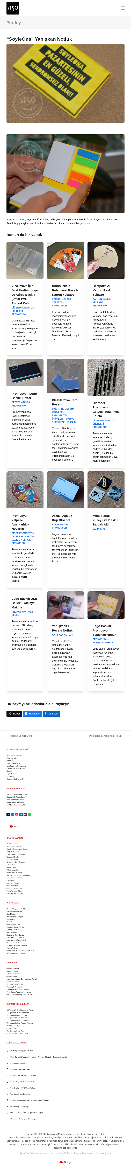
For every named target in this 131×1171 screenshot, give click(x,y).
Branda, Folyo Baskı (14, 987)
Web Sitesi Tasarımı (14, 755)
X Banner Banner (13, 974)
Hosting (9, 771)
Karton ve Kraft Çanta (15, 935)
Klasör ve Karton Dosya (15, 854)
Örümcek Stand (12, 969)
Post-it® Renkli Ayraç (14, 911)
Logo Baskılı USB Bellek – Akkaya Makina (24, 603)
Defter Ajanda (21, 402)
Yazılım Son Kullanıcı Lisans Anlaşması (72, 1153)
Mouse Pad (11, 919)
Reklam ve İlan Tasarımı (15, 862)
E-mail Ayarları (12, 758)
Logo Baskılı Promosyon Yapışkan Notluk (104, 630)
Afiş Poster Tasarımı (14, 878)
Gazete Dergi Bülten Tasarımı (18, 875)
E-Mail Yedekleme (13, 763)
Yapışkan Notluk (62, 635)
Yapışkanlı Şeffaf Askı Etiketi (17, 1013)
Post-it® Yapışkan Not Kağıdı (18, 909)
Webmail (9, 761)
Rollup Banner (12, 971)
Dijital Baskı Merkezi (14, 873)
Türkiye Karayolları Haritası (16, 945)
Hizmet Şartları (104, 1153)
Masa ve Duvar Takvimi (15, 927)
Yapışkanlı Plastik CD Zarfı (16, 1015)
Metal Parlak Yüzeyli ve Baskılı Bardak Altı (105, 520)
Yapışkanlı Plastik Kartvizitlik (17, 1018)
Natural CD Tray (12, 1026)
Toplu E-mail (11, 774)
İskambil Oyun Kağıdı (14, 917)
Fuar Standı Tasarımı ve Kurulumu (19, 992)
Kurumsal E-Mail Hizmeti (15, 768)
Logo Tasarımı (12, 859)
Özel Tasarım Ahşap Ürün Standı (19, 995)
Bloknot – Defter (12, 883)
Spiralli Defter (11, 932)
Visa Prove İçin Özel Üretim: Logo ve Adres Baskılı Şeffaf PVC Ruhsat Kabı (25, 294)
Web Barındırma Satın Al (16, 800)
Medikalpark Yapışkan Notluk (105, 736)
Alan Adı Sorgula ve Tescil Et (17, 794)
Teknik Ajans (11, 865)
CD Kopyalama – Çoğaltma (17, 1033)
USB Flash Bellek (13, 924)
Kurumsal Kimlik (12, 857)
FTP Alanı (10, 776)
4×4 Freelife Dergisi (14, 888)
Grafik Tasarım (12, 844)
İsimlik (71, 422)
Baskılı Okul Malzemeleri (16, 940)
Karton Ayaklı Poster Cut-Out (17, 989)
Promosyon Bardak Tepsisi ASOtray (20, 950)
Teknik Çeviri (11, 867)
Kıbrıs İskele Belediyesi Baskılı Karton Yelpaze (65, 290)
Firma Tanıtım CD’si (13, 891)
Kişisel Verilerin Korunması (33, 1153)
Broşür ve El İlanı (13, 852)
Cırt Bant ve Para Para (15, 1031)
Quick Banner (11, 976)
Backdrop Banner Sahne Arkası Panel (21, 979)
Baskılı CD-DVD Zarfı (14, 893)
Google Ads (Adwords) (15, 779)
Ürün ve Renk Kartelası (15, 943)
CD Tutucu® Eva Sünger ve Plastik (20, 1010)
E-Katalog (10, 880)
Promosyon (19, 314)
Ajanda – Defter (12, 930)
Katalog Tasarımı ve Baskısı (17, 849)
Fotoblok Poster (12, 982)
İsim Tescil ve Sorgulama (16, 766)
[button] (123, 8)
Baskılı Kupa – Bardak (15, 937)
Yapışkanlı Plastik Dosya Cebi (18, 1020)
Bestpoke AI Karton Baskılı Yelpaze (103, 290)
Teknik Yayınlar (12, 870)
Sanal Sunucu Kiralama (15, 802)
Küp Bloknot (60, 524)
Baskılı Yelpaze (12, 948)
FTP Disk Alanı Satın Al (15, 805)
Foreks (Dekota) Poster (15, 984)
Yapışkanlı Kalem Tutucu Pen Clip (19, 1023)
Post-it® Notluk (12, 886)
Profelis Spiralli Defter (19, 736)
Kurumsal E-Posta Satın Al (16, 797)
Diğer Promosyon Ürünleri (16, 953)
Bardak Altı (100, 529)
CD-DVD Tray (11, 1028)
